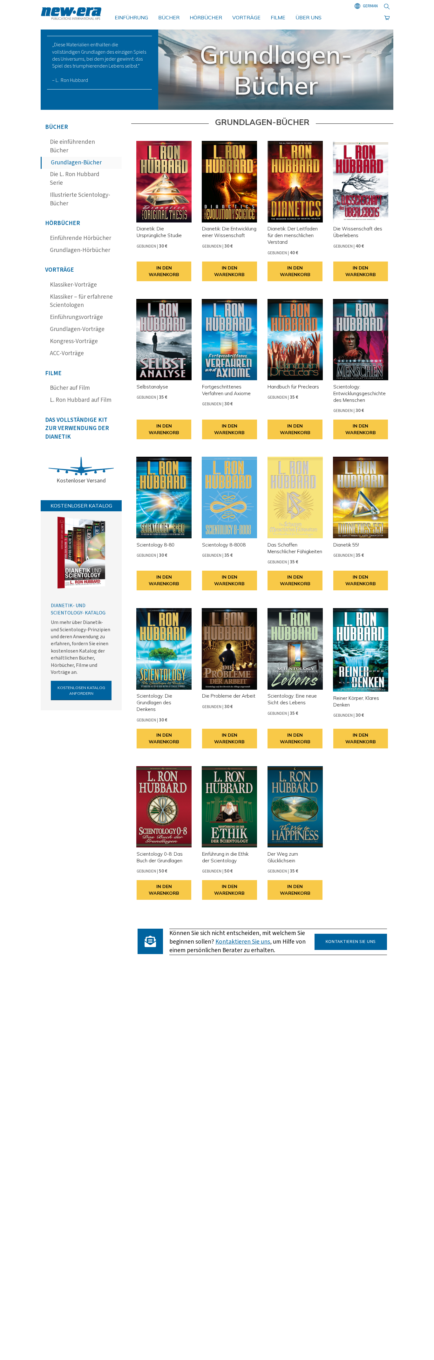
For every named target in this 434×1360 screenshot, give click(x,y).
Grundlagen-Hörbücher (80, 250)
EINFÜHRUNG (131, 17)
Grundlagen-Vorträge (77, 329)
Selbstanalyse (152, 387)
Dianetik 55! (346, 545)
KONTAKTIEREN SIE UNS (351, 941)
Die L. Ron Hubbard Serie (74, 178)
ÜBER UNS (308, 17)
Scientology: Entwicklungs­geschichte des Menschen (359, 393)
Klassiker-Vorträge (73, 285)
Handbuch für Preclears (293, 387)
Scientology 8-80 (155, 545)
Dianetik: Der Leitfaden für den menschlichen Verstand (293, 235)
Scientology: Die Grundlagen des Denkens (154, 702)
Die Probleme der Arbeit (228, 696)
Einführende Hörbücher (80, 238)
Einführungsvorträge (76, 317)
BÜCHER (169, 17)
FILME (278, 17)
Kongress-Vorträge (74, 341)
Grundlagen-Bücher (76, 162)
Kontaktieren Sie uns (242, 941)
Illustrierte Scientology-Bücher (80, 199)
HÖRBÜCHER (206, 17)
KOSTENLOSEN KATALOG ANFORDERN (81, 690)
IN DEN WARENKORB (164, 271)
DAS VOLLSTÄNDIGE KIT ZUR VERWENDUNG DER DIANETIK (77, 428)
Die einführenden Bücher (72, 146)
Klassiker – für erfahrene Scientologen (81, 301)
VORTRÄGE (246, 17)
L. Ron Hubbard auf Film (81, 400)
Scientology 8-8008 (224, 545)
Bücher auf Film (70, 388)
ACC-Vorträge (67, 353)
